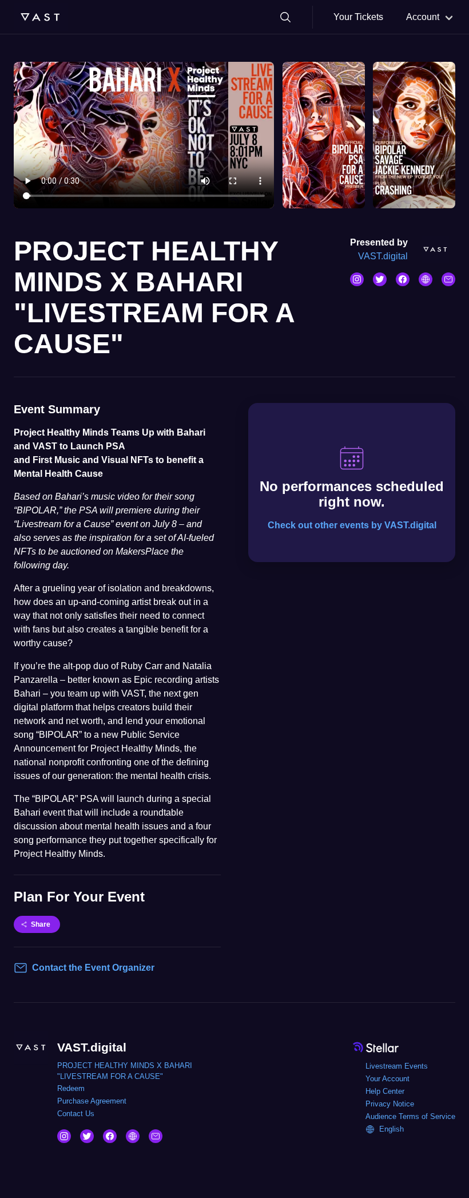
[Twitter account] (380, 279)
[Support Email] (448, 279)
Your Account (387, 1078)
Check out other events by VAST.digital (352, 525)
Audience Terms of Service (410, 1116)
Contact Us (75, 1113)
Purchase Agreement (91, 1101)
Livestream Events (396, 1066)
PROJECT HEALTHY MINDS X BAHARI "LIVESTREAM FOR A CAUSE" (124, 1071)
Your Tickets (358, 17)
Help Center (384, 1091)
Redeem (71, 1088)
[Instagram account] (357, 279)
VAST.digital (383, 256)
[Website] (425, 279)
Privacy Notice (389, 1104)
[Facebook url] (403, 279)
